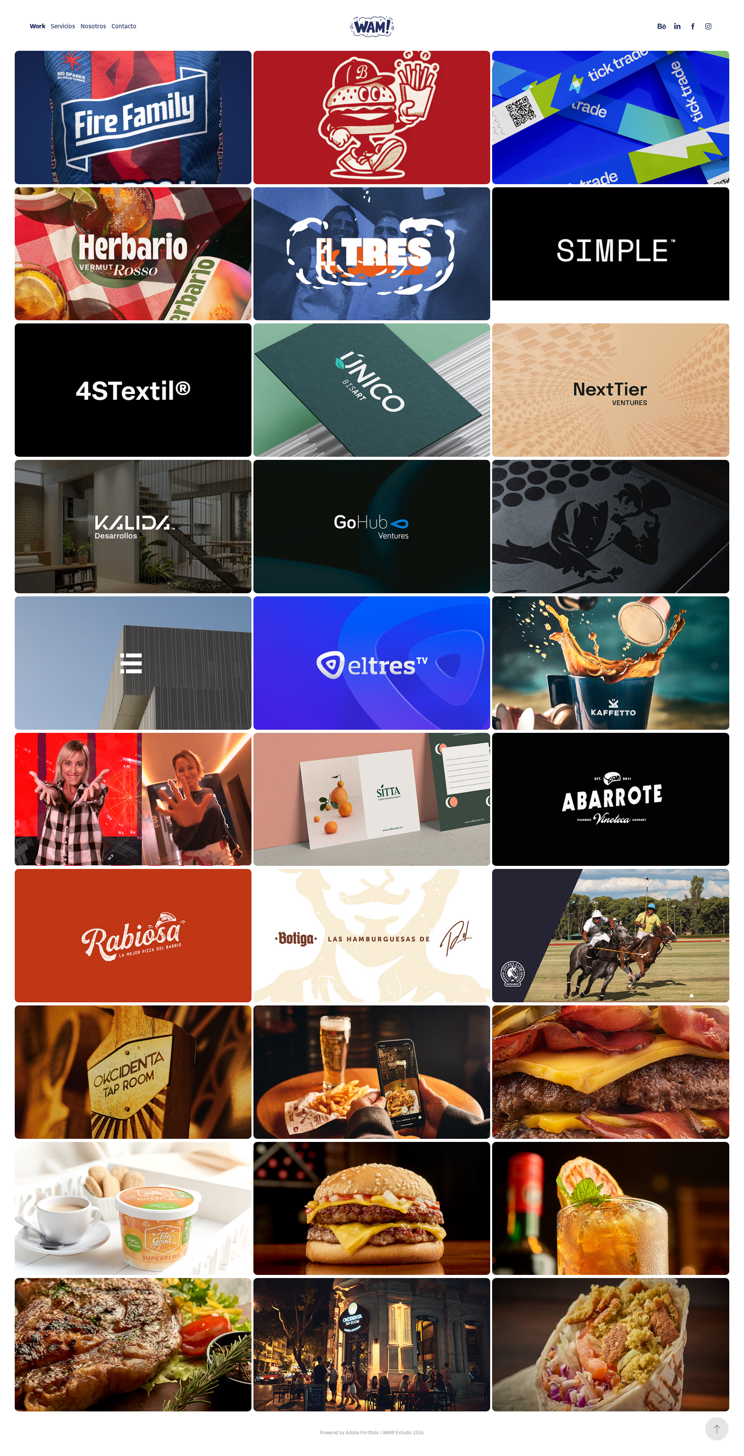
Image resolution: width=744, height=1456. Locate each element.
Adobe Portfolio (362, 1433)
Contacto (124, 26)
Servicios (63, 26)
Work (37, 26)
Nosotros (93, 26)
